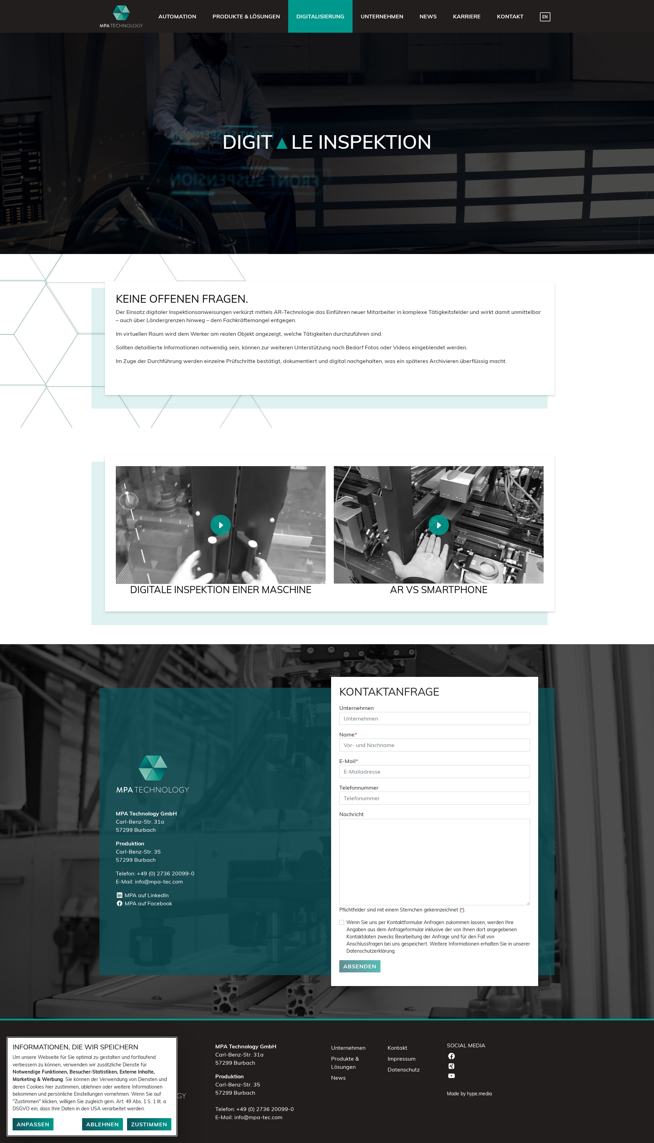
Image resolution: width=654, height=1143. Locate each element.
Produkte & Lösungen (345, 1062)
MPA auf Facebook (147, 903)
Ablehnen (102, 1124)
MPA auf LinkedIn (146, 895)
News (338, 1077)
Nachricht (351, 814)
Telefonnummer (358, 787)
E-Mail (348, 761)
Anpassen (33, 1124)
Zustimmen (149, 1124)
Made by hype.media (469, 1094)
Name (348, 734)
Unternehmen (356, 707)
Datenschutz (404, 1069)
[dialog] (92, 1086)
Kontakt (397, 1047)
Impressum (402, 1058)
